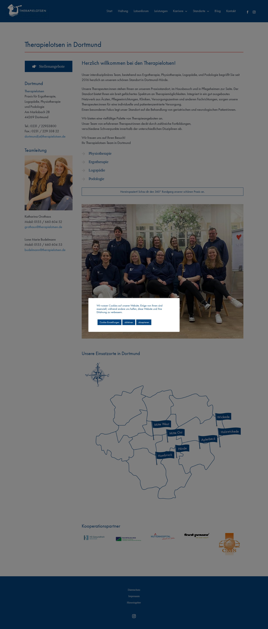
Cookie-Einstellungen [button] (109, 322)
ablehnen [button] (129, 322)
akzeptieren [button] (143, 322)
